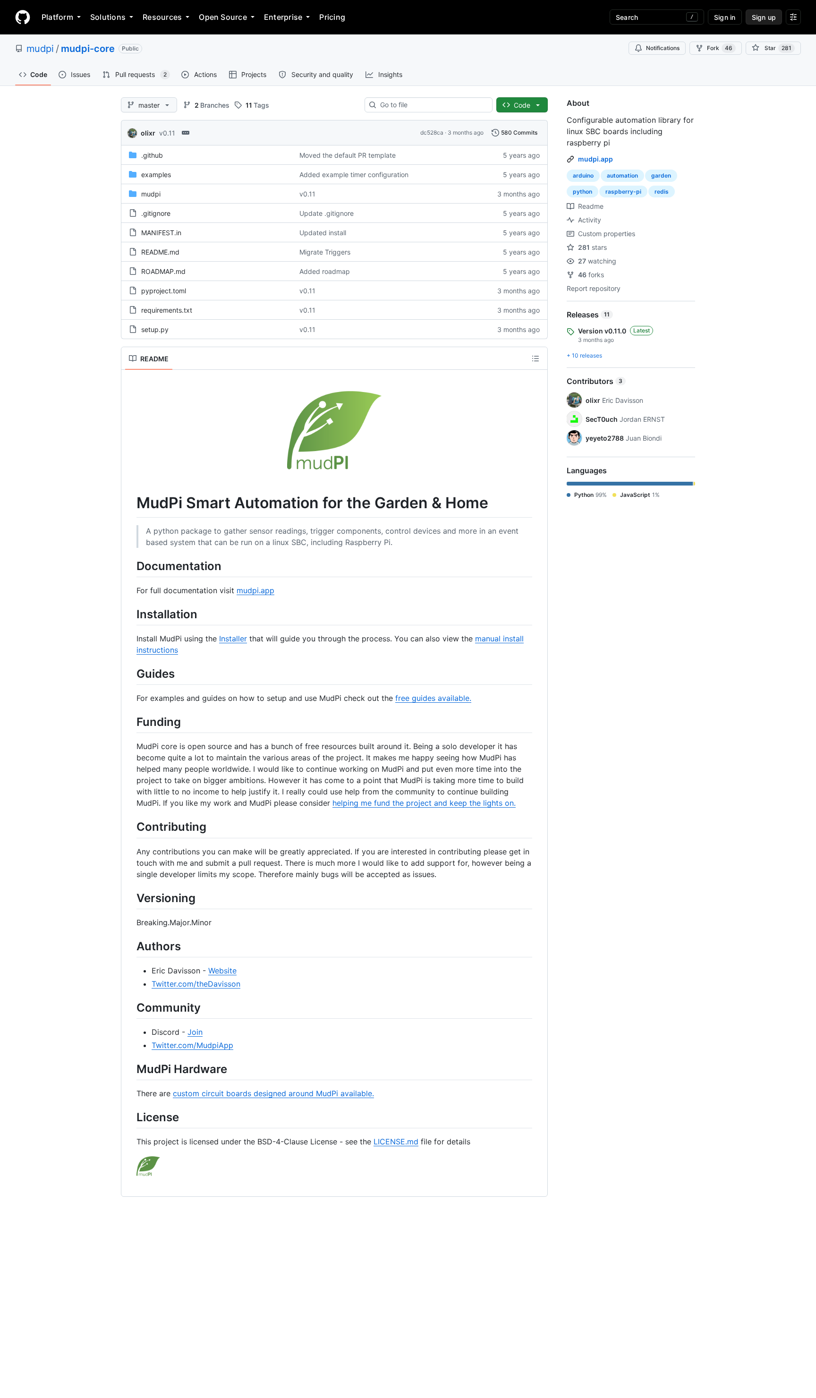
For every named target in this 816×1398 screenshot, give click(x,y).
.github (152, 155)
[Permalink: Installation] (129, 614)
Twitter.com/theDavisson (196, 984)
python (582, 191)
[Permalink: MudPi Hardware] (129, 1068)
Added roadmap (324, 271)
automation (622, 175)
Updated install (322, 233)
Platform (57, 17)
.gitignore (155, 213)
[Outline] (535, 358)
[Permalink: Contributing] (129, 827)
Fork (719, 47)
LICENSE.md (396, 1141)
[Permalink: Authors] (129, 946)
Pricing (332, 17)
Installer (233, 638)
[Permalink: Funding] (129, 721)
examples (156, 174)
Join (195, 1032)
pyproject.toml (163, 291)
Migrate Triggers (324, 252)
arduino (583, 175)
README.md (160, 252)
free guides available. (433, 698)
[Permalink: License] (129, 1117)
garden (661, 175)
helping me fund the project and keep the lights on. (424, 803)
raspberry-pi (623, 191)
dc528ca (431, 132)
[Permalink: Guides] (129, 673)
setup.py (155, 329)
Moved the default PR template (347, 155)
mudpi (40, 48)
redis (661, 191)
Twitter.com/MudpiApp (192, 1045)
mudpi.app (255, 590)
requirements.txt (166, 310)
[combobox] (432, 105)
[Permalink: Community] (129, 1007)
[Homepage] (22, 17)
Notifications (663, 47)
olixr (148, 133)
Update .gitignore (326, 213)
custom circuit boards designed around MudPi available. (273, 1093)
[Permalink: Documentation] (129, 565)
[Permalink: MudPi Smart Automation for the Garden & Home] (129, 503)
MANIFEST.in (161, 233)
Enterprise (283, 17)
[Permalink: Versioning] (129, 897)
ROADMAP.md (163, 271)
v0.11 (167, 133)
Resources (162, 17)
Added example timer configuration (353, 174)
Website (222, 970)
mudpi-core (88, 48)
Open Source (223, 17)
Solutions (108, 17)
